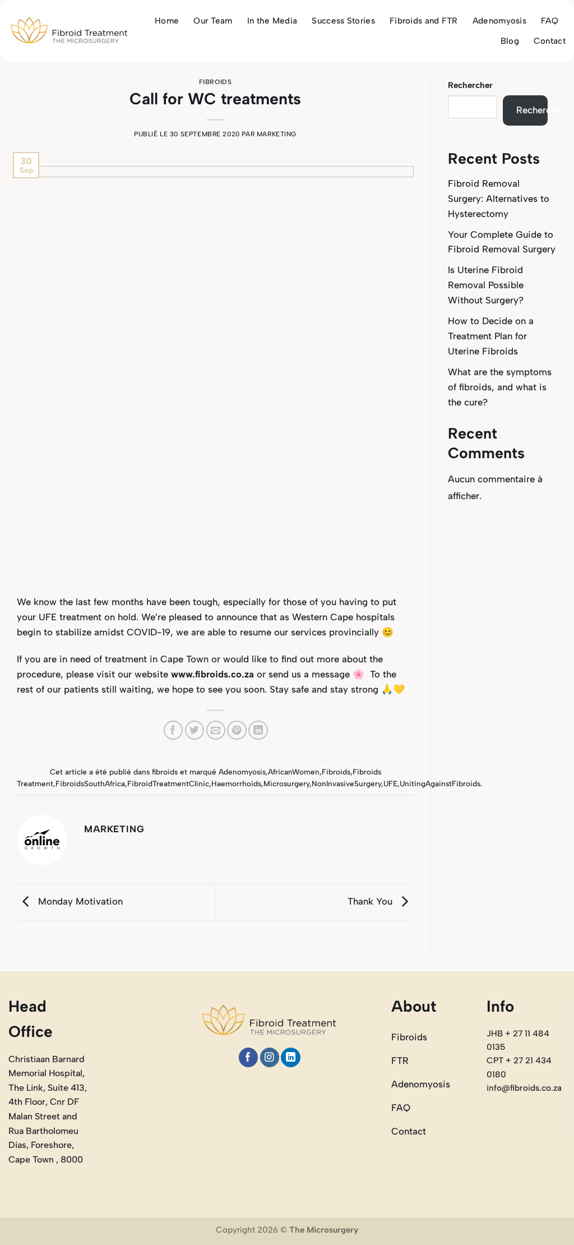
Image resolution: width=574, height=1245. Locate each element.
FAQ (549, 21)
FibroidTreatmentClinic (168, 783)
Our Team (212, 21)
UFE (390, 783)
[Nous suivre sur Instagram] (270, 1057)
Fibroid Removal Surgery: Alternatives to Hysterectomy (498, 198)
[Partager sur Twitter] (195, 730)
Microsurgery (286, 783)
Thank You (371, 901)
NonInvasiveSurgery (346, 783)
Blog (510, 41)
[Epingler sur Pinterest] (237, 730)
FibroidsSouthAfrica (90, 783)
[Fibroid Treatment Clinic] (69, 31)
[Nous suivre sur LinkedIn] (290, 1057)
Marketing (277, 134)
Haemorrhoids (236, 783)
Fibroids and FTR (424, 21)
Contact (550, 41)
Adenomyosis (499, 21)
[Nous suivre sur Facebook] (248, 1057)
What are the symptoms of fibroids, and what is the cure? (500, 387)
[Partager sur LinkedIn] (258, 730)
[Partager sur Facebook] (173, 730)
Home (167, 21)
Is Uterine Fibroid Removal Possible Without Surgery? (486, 285)
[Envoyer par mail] (216, 730)
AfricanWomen (294, 771)
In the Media (272, 21)
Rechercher (470, 85)
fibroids (215, 82)
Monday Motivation (79, 901)
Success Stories (343, 21)
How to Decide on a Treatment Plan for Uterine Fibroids (491, 336)
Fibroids (336, 771)
